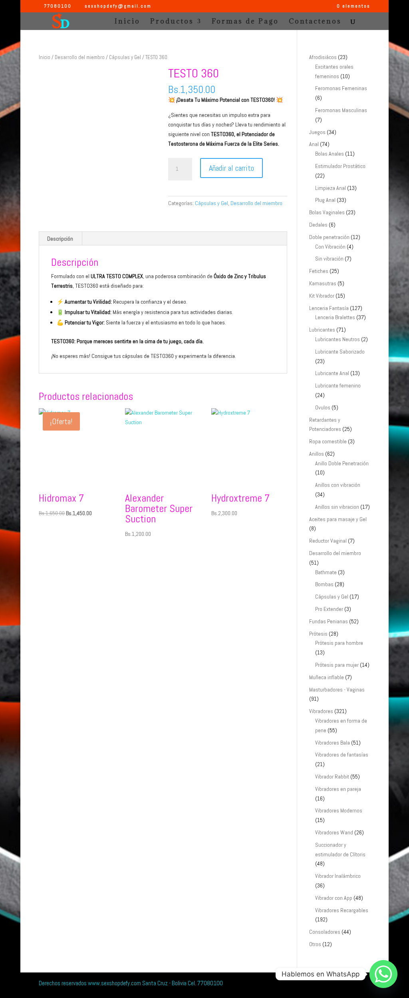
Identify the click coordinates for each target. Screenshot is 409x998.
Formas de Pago (245, 22)
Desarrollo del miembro (80, 57)
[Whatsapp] (383, 974)
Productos (172, 22)
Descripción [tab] (60, 238)
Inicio (127, 22)
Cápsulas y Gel (125, 57)
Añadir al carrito (231, 168)
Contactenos (315, 22)
